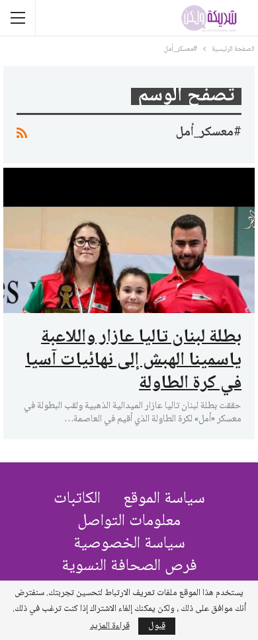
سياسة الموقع (164, 499)
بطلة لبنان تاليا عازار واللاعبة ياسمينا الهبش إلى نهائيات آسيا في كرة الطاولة (133, 361)
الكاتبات (77, 499)
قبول (156, 626)
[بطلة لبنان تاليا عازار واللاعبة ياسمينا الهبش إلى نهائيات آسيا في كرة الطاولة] (129, 240)
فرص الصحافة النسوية (129, 566)
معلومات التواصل (129, 521)
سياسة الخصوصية (129, 544)
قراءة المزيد (110, 626)
